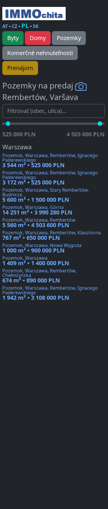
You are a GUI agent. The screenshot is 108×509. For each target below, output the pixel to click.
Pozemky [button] (69, 38)
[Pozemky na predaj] (34, 13)
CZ (14, 26)
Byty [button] (13, 38)
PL (25, 25)
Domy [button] (38, 38)
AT (5, 26)
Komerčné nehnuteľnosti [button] (40, 53)
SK (36, 26)
